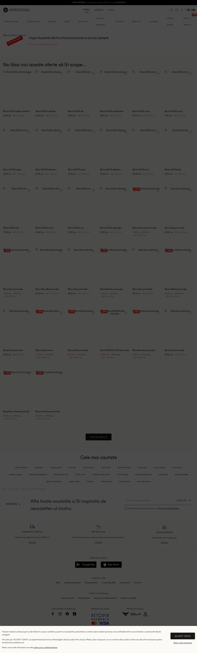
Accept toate (183, 636)
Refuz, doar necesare (183, 642)
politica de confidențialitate (45, 647)
